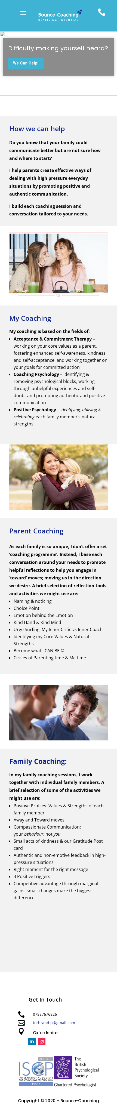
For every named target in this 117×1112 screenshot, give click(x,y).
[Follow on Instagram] (41, 1041)
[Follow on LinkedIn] (32, 1041)
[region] (58, 63)
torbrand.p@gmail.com (54, 1022)
